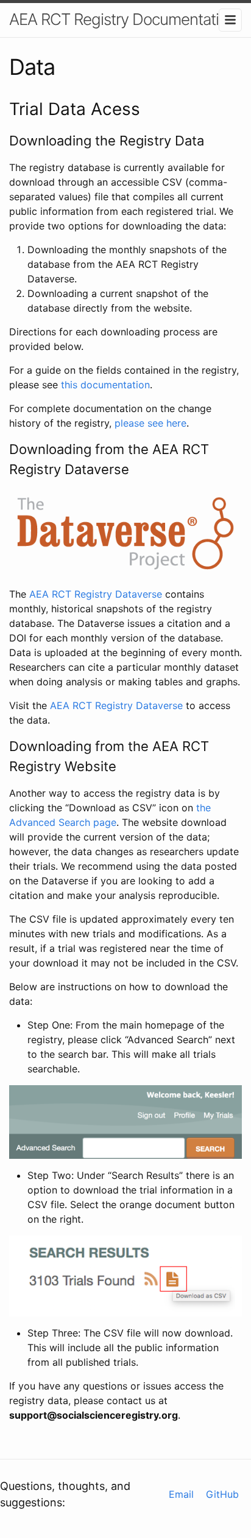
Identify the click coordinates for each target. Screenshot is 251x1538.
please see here (150, 423)
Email (181, 1494)
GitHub (222, 1494)
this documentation (105, 385)
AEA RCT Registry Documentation (122, 19)
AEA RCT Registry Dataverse (95, 594)
